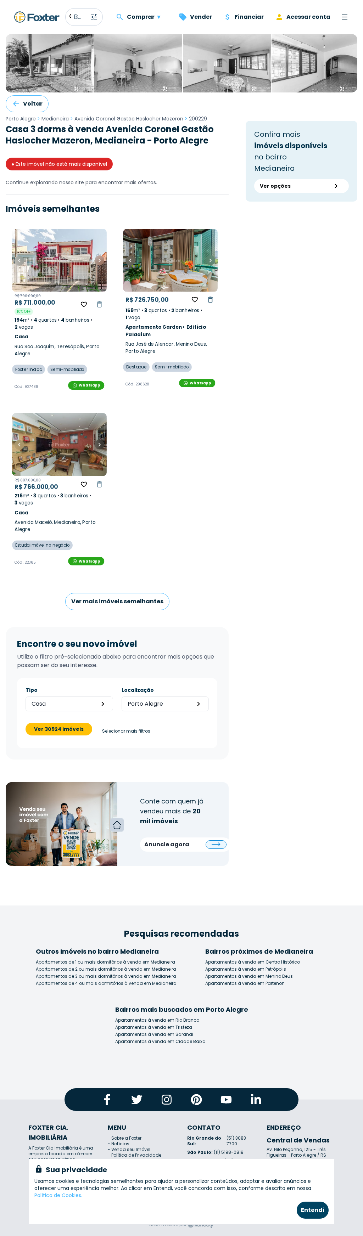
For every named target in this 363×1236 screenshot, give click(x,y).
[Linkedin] (256, 1099)
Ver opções (275, 186)
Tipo (32, 690)
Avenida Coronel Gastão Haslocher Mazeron (128, 118)
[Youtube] (226, 1099)
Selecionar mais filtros (126, 731)
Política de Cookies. (58, 1195)
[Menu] (344, 17)
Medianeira (55, 118)
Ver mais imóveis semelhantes (117, 601)
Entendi (312, 1210)
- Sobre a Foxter (124, 1138)
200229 (198, 118)
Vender (201, 17)
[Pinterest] (196, 1099)
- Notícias (118, 1144)
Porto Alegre (21, 118)
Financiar (249, 17)
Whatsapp (89, 385)
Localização (138, 690)
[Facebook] (107, 1099)
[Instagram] (166, 1099)
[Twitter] (137, 1099)
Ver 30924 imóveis (59, 729)
